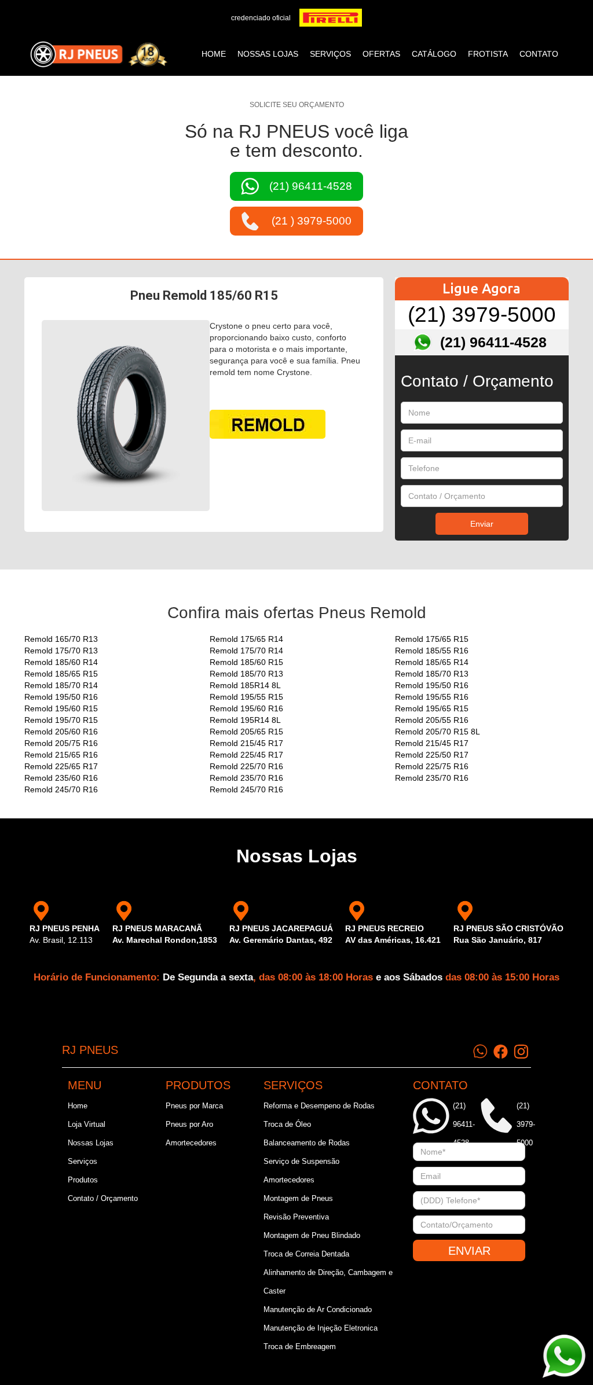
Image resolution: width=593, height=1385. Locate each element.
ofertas (381, 53)
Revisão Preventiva (296, 1217)
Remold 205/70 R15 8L (437, 731)
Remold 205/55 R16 (431, 720)
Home (214, 53)
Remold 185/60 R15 (246, 662)
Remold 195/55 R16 (431, 696)
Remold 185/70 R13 (246, 673)
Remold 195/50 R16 (431, 685)
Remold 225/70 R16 (246, 766)
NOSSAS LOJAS (267, 53)
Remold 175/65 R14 (246, 639)
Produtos (83, 1179)
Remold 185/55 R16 (431, 650)
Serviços (82, 1161)
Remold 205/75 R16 (61, 743)
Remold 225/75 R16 (431, 766)
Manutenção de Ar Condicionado (317, 1309)
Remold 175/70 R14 (246, 650)
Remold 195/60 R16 (246, 708)
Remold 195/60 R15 (61, 708)
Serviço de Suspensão (301, 1161)
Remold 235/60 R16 (61, 777)
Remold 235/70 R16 (246, 777)
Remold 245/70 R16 (61, 789)
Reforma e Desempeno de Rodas (319, 1105)
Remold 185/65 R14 (431, 662)
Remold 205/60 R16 (61, 731)
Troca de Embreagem (299, 1346)
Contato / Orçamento (103, 1198)
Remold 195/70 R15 (61, 720)
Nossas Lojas (91, 1142)
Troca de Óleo (287, 1124)
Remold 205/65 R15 (246, 731)
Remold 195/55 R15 (246, 696)
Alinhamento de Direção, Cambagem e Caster (328, 1281)
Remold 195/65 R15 (431, 708)
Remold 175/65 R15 (431, 639)
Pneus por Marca (194, 1105)
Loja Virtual (86, 1124)
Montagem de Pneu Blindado (311, 1235)
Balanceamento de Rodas (306, 1142)
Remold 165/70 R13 (61, 639)
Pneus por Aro (189, 1124)
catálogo (434, 53)
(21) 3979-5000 (482, 314)
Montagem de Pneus (298, 1198)
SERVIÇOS (330, 53)
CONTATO (538, 53)
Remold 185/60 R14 (61, 662)
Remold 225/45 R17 (246, 754)
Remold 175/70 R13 (61, 650)
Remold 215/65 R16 (61, 754)
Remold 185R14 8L (245, 685)
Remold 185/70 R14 (61, 685)
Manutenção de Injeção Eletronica (320, 1328)
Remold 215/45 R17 (246, 743)
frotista (488, 53)
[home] (98, 54)
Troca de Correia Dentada (306, 1254)
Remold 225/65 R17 (61, 766)
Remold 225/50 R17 (431, 754)
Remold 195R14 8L (245, 720)
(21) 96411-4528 (493, 342)
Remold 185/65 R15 (61, 673)
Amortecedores (191, 1142)
